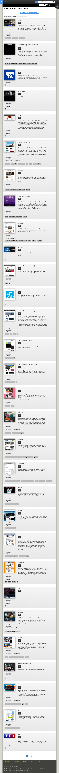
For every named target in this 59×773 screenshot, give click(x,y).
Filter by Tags (23, 16)
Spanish (26, 8)
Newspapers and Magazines (11, 238)
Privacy (24, 761)
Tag (19, 8)
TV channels (8, 35)
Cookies (32, 761)
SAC (15, 8)
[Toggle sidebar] (57, 6)
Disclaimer (7, 761)
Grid (10, 16)
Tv (21, 8)
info (19, 22)
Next (31, 756)
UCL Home (6, 8)
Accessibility (16, 761)
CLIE (11, 8)
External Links (8, 32)
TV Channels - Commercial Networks (13, 160)
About (39, 761)
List (6, 16)
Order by (14, 16)
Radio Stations (8, 725)
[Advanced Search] (36, 2)
